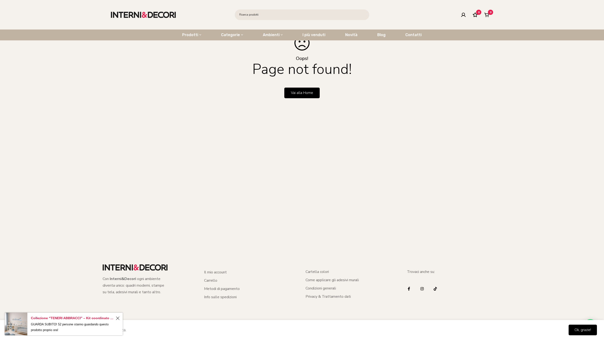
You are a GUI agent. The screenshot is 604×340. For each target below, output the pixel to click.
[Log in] (463, 14)
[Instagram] (422, 289)
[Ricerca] (364, 14)
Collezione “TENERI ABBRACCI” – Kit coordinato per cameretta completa (72, 318)
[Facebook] (409, 289)
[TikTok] (435, 289)
